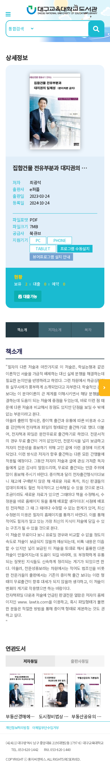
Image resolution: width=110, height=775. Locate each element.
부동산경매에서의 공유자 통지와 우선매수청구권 (22, 716)
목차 (88, 329)
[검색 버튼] (96, 28)
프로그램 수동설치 (75, 248)
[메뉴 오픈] (104, 387)
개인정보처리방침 (17, 727)
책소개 (22, 329)
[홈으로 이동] (62, 9)
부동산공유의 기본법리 (87, 716)
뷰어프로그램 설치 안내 (51, 257)
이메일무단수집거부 (45, 727)
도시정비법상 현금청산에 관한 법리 (55, 716)
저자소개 (54, 329)
